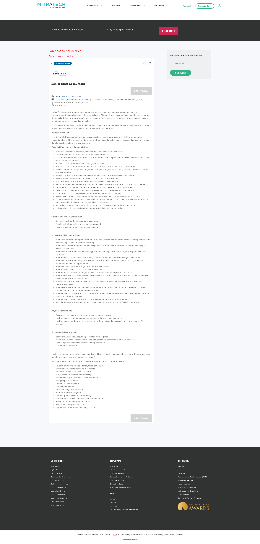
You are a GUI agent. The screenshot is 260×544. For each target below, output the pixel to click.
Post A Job (114, 466)
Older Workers (183, 494)
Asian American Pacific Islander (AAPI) (192, 477)
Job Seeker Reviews (58, 487)
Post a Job (187, 6)
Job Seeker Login (58, 494)
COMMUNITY (135, 6)
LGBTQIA (181, 473)
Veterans (181, 470)
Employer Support (117, 480)
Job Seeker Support (59, 498)
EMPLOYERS (159, 6)
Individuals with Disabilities (188, 491)
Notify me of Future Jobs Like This (186, 55)
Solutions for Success (59, 484)
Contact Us (114, 506)
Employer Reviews (117, 473)
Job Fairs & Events (58, 491)
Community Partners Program (189, 498)
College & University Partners (121, 477)
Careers (113, 502)
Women (181, 466)
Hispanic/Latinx (184, 484)
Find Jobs (55, 466)
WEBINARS (115, 6)
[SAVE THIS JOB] (150, 63)
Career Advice (56, 473)
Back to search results (61, 56)
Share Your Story (57, 505)
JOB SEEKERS (92, 6)
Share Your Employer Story (120, 487)
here (115, 534)
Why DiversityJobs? (117, 470)
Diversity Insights (57, 501)
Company (113, 499)
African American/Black (187, 487)
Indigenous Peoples (185, 480)
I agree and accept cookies (130, 539)
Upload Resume (57, 470)
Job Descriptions (57, 480)
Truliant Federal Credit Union (67, 97)
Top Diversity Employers (60, 477)
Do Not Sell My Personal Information (124, 510)
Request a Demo (205, 6)
